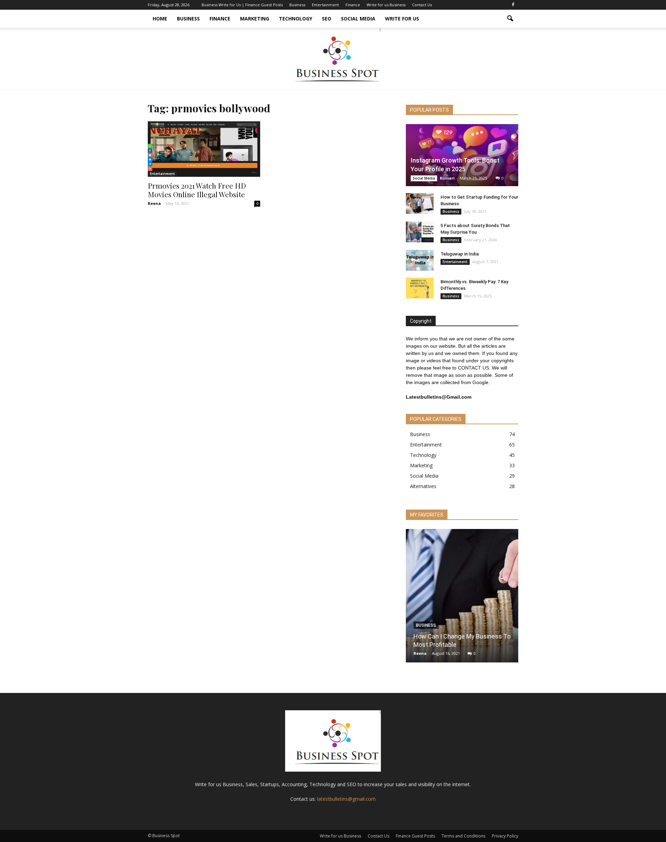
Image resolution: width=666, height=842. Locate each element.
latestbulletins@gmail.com (346, 799)
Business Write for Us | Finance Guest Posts (242, 4)
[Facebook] (513, 5)
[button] (510, 18)
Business (297, 4)
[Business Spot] (333, 58)
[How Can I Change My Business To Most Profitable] (462, 598)
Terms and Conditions (463, 836)
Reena (154, 203)
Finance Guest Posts (415, 836)
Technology (295, 18)
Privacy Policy (505, 836)
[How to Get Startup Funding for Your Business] (420, 203)
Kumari (447, 178)
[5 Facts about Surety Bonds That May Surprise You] (420, 232)
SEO (326, 18)
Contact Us (422, 4)
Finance (352, 4)
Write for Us (402, 18)
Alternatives (423, 486)
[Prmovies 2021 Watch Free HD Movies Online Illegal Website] (204, 149)
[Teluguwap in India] (420, 260)
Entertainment (325, 4)
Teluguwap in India (460, 254)
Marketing (254, 18)
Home (160, 18)
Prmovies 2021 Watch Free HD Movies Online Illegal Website (197, 190)
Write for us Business (386, 4)
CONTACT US (473, 368)
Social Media (358, 18)
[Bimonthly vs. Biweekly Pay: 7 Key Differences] (420, 288)
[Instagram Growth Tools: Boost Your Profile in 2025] (462, 155)
